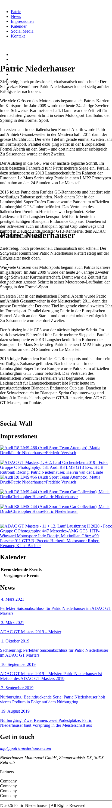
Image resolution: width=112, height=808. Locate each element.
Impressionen (22, 21)
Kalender (19, 26)
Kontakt (18, 36)
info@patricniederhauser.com (25, 748)
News (16, 16)
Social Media (22, 31)
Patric (16, 11)
